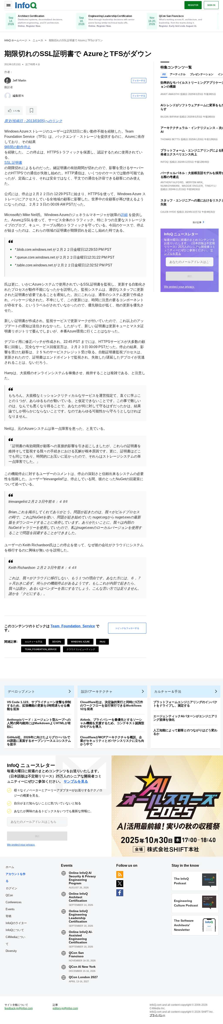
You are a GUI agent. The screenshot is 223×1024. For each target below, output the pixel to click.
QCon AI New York (82, 966)
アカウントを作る (15, 877)
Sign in (211, 5)
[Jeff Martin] (7, 80)
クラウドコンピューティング (81, 649)
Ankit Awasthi (169, 94)
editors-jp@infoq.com (65, 1008)
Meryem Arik (194, 182)
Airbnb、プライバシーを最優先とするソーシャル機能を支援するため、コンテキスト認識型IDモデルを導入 (112, 723)
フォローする (138, 80)
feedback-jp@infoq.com (19, 1008)
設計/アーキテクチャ (96, 691)
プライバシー (157, 1015)
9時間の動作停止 (17, 147)
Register (193, 5)
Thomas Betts (170, 139)
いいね (16, 110)
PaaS (102, 641)
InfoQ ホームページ (15, 40)
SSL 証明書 (13, 162)
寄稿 (8, 916)
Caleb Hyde (168, 212)
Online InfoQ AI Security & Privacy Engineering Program (82, 878)
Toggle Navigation (8, 5)
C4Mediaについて (15, 940)
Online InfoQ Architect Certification (78, 897)
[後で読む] (31, 110)
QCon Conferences (14, 899)
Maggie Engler (192, 185)
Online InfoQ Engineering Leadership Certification (78, 916)
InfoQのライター (16, 923)
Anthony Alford (171, 182)
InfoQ (164, 162)
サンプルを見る (76, 781)
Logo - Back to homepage (26, 5)
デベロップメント (21, 691)
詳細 (124, 215)
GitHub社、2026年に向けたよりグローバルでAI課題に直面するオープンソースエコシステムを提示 (39, 740)
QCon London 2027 (83, 977)
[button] (189, 276)
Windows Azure (80, 641)
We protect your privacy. (179, 286)
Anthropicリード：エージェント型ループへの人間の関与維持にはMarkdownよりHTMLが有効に (39, 723)
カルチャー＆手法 (33, 641)
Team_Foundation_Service (73, 626)
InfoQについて (15, 930)
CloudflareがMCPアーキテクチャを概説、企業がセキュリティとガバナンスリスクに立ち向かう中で (112, 740)
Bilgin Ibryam (169, 116)
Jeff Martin (19, 80)
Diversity (11, 951)
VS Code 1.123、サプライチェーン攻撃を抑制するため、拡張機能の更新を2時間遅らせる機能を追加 (39, 705)
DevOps (56, 641)
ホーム (10, 867)
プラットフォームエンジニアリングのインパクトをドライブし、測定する (185, 703)
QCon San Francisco (76, 954)
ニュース (38, 40)
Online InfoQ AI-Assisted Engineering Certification (81, 937)
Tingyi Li (210, 185)
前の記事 (197, 222)
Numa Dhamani (170, 185)
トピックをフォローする (127, 628)
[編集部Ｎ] (7, 96)
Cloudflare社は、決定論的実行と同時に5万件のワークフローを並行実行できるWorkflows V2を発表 (111, 705)
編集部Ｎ (18, 95)
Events (10, 909)
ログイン (11, 888)
